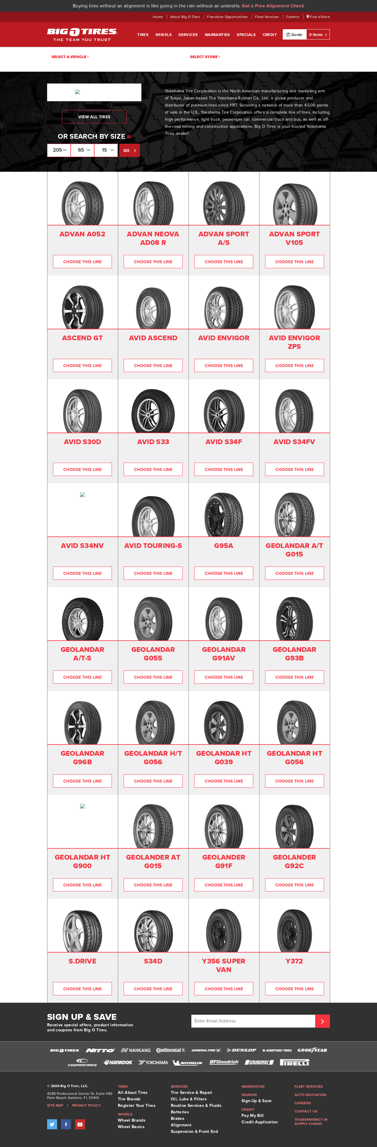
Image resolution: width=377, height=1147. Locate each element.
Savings (249, 1095)
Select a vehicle (69, 57)
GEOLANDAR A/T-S (83, 653)
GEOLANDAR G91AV (224, 653)
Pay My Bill (253, 1115)
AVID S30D (82, 442)
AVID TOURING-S (153, 545)
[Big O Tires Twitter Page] (52, 1124)
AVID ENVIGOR (223, 338)
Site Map (55, 1105)
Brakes (177, 1118)
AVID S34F (224, 442)
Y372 (294, 961)
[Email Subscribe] (322, 1021)
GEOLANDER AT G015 (153, 861)
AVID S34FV (294, 442)
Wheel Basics (131, 1126)
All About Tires (133, 1092)
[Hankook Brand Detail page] (117, 1062)
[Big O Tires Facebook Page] (66, 1124)
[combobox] (59, 150)
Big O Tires (82, 34)
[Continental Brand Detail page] (170, 1050)
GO (127, 150)
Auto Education (310, 1095)
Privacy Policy (86, 1105)
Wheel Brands (131, 1120)
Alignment (181, 1125)
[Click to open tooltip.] (128, 137)
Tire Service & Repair (192, 1092)
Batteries (180, 1112)
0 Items (316, 34)
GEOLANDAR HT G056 (294, 757)
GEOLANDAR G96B (83, 757)
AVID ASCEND (153, 338)
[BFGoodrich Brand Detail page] (224, 1062)
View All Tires (94, 117)
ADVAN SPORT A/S (224, 238)
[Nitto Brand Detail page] (100, 1050)
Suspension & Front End (194, 1131)
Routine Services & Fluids (196, 1105)
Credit (270, 34)
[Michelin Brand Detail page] (188, 1062)
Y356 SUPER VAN (223, 965)
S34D (153, 961)
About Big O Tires (185, 17)
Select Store (204, 57)
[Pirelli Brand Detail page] (294, 1062)
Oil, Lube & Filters (189, 1099)
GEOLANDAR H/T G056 (153, 757)
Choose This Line (82, 261)
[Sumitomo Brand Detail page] (277, 1050)
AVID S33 (153, 442)
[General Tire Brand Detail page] (206, 1050)
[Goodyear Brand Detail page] (312, 1050)
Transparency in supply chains (311, 1121)
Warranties (218, 34)
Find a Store (319, 17)
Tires (143, 34)
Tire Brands (129, 1099)
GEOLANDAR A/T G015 (294, 550)
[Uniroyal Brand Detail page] (259, 1062)
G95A (223, 545)
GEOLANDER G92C (294, 861)
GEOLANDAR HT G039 (224, 757)
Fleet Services (267, 17)
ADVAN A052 (82, 234)
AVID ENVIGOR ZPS (294, 342)
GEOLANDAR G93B (295, 653)
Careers (293, 17)
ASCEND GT (82, 338)
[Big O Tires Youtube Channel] (80, 1124)
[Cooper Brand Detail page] (82, 1062)
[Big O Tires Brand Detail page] (64, 1050)
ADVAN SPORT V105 (294, 238)
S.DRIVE (82, 961)
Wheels (164, 34)
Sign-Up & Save (257, 1100)
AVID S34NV (82, 545)
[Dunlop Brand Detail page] (241, 1050)
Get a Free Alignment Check (273, 6)
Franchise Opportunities (228, 17)
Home (158, 17)
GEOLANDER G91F (224, 861)
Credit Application (260, 1122)
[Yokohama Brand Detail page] (153, 1062)
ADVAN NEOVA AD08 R (153, 238)
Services (188, 34)
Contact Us (306, 1111)
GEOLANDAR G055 (153, 653)
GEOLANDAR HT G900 (82, 861)
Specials (247, 34)
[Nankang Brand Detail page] (135, 1050)
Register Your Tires (137, 1105)
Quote (296, 34)
